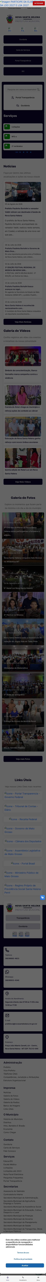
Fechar (38, 3)
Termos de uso (23, 1253)
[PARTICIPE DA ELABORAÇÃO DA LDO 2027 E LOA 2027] (23, 3)
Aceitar (25, 1265)
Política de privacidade (23, 1259)
